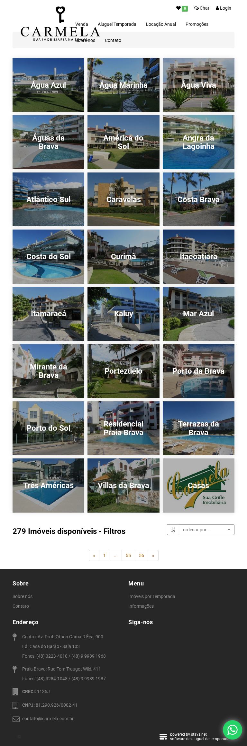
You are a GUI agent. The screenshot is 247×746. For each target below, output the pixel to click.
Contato (113, 40)
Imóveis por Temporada (151, 596)
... (116, 555)
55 (128, 555)
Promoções (197, 24)
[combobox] (206, 529)
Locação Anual (161, 24)
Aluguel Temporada (117, 24)
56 (141, 555)
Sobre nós (22, 596)
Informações (141, 606)
